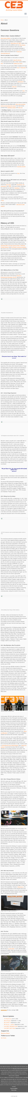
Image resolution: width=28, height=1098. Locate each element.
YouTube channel (21, 166)
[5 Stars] (6, 1010)
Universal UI (20, 81)
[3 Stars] (3, 1010)
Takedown (22, 245)
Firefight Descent (5, 247)
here (2, 63)
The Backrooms (7, 1018)
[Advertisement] (14, 1050)
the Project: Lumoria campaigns (18, 247)
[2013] (14, 703)
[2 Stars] (2, 1010)
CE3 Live (20, 107)
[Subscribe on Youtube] (1, 14)
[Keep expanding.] (14, 817)
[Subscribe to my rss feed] (8, 14)
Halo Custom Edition (5, 38)
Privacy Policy (13, 1090)
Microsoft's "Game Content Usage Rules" (20, 1068)
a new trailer (11, 948)
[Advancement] (14, 428)
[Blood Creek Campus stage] (14, 305)
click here (14, 86)
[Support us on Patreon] (4, 14)
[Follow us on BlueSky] (6, 14)
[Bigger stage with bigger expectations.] (14, 902)
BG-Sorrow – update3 (9, 1024)
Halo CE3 (15, 1096)
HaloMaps (17, 188)
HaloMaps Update (11, 107)
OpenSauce (19, 184)
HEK (10, 186)
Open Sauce (22, 45)
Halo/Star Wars (4, 245)
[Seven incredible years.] (14, 962)
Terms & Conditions (13, 1088)
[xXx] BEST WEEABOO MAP (10, 1026)
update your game (18, 63)
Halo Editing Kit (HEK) (16, 43)
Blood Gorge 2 (7, 1020)
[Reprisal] (14, 602)
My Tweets (3, 1038)
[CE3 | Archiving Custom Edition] (14, 5)
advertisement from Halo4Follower (10, 745)
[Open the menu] (25, 14)
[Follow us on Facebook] (5, 14)
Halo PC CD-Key (17, 60)
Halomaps (23, 67)
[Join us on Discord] (3, 14)
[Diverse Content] (14, 524)
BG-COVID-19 (7, 1022)
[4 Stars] (5, 1010)
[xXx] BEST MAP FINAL (9, 1028)
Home (2, 20)
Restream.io (20, 887)
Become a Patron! (5, 1033)
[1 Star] (1, 1010)
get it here (8, 184)
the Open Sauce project (14, 245)
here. (3, 200)
